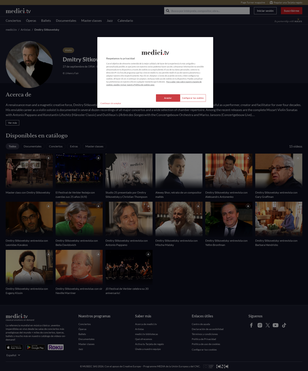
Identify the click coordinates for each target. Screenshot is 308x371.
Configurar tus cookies (193, 98)
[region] (155, 72)
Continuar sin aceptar (111, 103)
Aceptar (168, 98)
